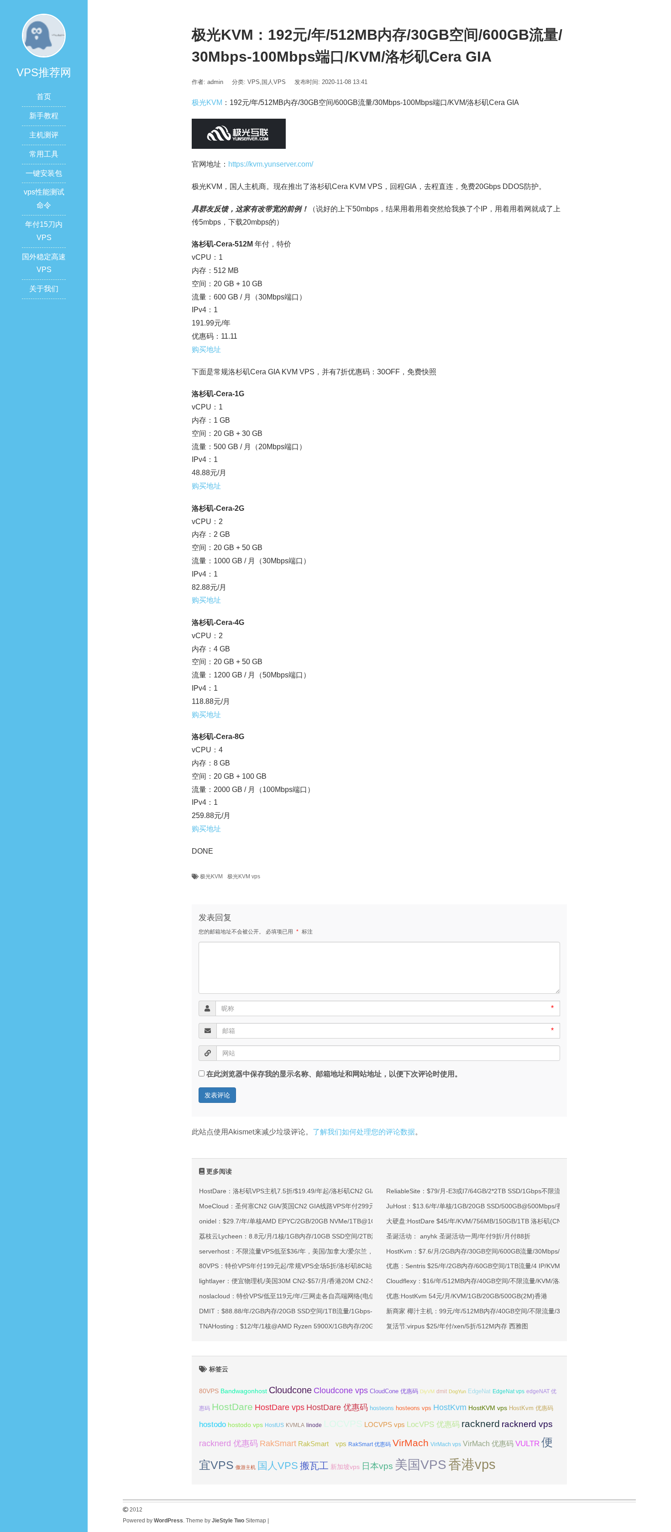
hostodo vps (245, 1424)
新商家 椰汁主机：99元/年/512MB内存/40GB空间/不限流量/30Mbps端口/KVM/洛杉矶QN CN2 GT (525, 1311)
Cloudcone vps (341, 1390)
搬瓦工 (314, 1465)
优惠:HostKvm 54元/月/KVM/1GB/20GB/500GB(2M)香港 (466, 1296)
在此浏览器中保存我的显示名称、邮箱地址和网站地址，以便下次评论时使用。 (334, 1074)
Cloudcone (290, 1390)
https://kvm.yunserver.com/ (270, 164)
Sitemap (256, 1520)
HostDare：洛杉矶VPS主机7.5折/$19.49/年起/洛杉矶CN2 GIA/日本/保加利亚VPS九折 (321, 1191)
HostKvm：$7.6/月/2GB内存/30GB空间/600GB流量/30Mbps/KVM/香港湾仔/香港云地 (507, 1251)
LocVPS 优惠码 (433, 1424)
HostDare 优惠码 (337, 1407)
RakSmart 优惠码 (369, 1444)
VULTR (527, 1443)
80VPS (209, 1391)
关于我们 (43, 289)
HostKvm (450, 1407)
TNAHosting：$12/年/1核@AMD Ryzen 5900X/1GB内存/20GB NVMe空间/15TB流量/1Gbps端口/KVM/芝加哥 (355, 1326)
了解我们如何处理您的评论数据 (364, 1132)
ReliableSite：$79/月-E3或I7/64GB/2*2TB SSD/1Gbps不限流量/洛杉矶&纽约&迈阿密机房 (513, 1191)
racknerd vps (527, 1424)
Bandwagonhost (243, 1391)
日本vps (377, 1466)
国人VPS (274, 82)
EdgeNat (479, 1391)
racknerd (480, 1423)
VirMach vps (445, 1444)
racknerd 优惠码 (228, 1443)
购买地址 (206, 349)
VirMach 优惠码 (488, 1444)
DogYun (457, 1391)
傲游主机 (246, 1467)
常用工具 (43, 154)
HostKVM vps (487, 1407)
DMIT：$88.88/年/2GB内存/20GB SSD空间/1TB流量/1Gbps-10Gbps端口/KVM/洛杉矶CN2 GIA (334, 1311)
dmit (441, 1391)
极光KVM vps (243, 876)
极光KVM (207, 102)
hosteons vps (413, 1408)
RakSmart (278, 1443)
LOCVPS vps (384, 1424)
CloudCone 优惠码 (394, 1391)
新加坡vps (345, 1466)
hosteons (382, 1408)
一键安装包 (44, 173)
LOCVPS (343, 1423)
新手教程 (43, 116)
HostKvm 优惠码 (531, 1408)
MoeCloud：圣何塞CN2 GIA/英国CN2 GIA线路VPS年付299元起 (290, 1206)
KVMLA (295, 1425)
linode (314, 1425)
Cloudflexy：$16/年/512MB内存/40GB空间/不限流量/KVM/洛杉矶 (479, 1281)
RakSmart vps (322, 1444)
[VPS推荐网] (44, 35)
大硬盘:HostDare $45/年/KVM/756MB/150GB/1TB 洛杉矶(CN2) (476, 1221)
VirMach (411, 1443)
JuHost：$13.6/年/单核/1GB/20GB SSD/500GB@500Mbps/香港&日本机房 (492, 1206)
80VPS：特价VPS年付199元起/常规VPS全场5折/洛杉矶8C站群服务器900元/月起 (314, 1266)
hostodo (212, 1424)
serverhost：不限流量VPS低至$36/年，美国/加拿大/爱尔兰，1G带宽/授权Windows (317, 1251)
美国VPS (420, 1465)
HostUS (274, 1425)
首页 (44, 96)
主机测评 (43, 135)
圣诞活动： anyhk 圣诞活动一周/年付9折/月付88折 (458, 1236)
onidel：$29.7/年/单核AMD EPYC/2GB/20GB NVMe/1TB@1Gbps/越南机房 (306, 1221)
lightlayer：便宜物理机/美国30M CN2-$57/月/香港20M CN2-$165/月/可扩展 (307, 1281)
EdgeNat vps (508, 1391)
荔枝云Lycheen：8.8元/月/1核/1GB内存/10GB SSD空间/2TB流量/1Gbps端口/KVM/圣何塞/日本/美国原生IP (350, 1236)
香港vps (472, 1464)
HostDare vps (279, 1407)
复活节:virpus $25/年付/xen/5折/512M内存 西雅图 (457, 1326)
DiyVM (427, 1391)
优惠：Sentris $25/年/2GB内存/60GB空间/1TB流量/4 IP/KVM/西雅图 (483, 1266)
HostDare (232, 1406)
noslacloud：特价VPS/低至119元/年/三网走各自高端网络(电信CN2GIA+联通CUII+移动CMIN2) (333, 1296)
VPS (253, 82)
